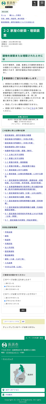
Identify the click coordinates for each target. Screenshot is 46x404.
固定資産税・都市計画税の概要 (18, 135)
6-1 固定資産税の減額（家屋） (18, 197)
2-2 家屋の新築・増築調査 (16, 162)
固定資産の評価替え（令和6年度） (19, 139)
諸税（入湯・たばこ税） (15, 259)
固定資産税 (9, 251)
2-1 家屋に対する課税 (14, 158)
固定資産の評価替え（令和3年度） (19, 143)
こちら (33, 108)
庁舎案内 (9, 395)
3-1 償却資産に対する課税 (16, 170)
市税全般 (8, 232)
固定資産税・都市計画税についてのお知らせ (17, 22)
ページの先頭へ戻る (35, 338)
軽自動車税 (9, 255)
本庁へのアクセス (12, 390)
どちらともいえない (13, 286)
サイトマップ (8, 359)
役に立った (10, 283)
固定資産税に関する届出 (15, 147)
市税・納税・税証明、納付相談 (12, 18)
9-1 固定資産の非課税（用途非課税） (21, 220)
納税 (7, 236)
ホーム (3, 15)
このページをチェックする (11, 321)
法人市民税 (9, 247)
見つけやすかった (12, 298)
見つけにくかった (12, 303)
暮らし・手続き (15, 15)
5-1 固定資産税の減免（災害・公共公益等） (24, 193)
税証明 (7, 240)
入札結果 (8, 263)
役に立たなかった (12, 289)
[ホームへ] (8, 4)
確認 (23, 310)
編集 (23, 321)
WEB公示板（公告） (14, 267)
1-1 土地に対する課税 (14, 154)
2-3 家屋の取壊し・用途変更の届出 (20, 166)
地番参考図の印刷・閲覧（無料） (19, 151)
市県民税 (8, 244)
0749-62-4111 (12, 352)
